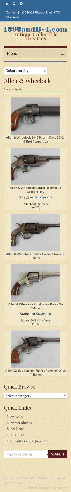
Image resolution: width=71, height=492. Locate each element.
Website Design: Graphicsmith (47, 487)
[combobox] (35, 395)
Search (57, 454)
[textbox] (35, 396)
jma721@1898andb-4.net (35, 12)
